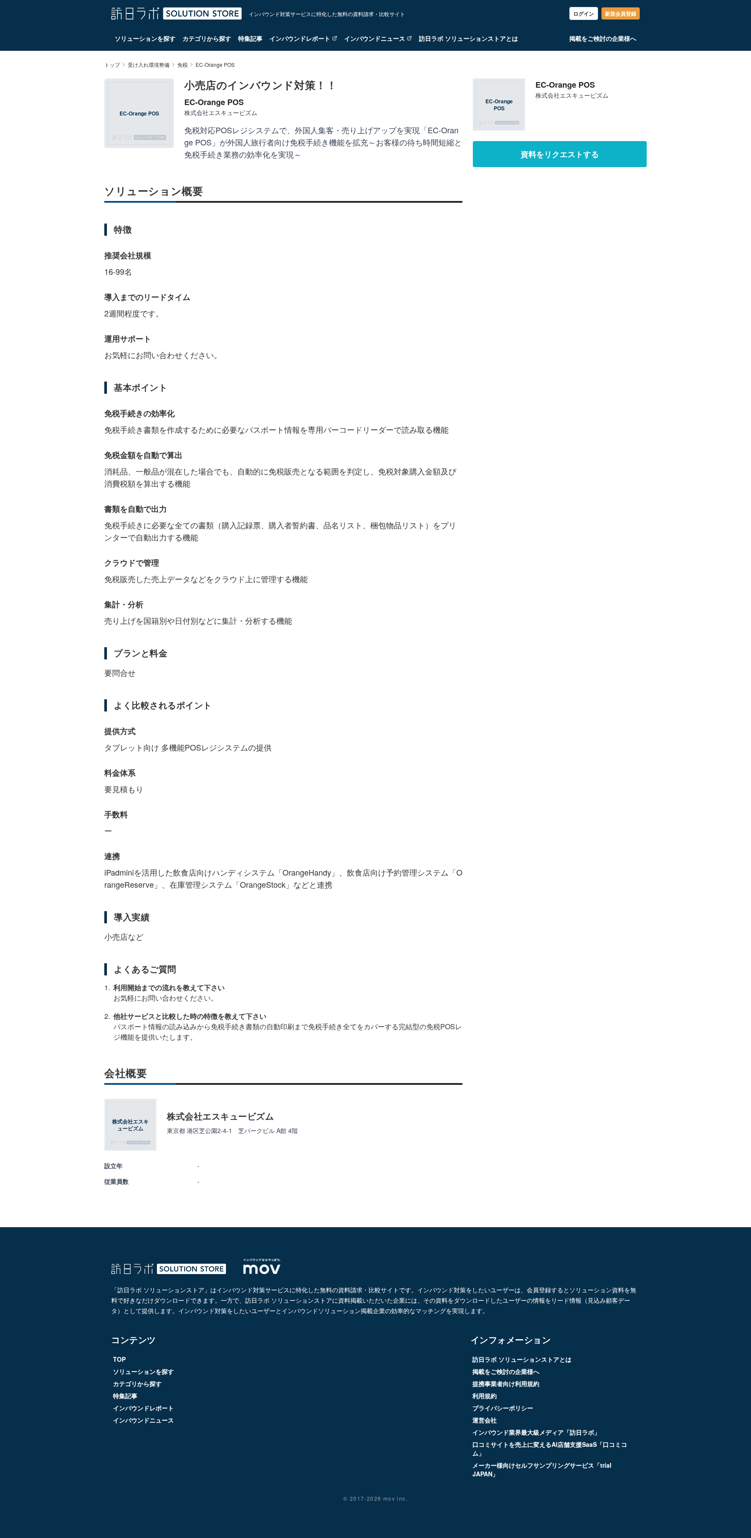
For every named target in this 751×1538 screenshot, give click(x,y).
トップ (112, 64)
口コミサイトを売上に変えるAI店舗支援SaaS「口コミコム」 (549, 1448)
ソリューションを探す (145, 38)
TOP (119, 1359)
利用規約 (484, 1395)
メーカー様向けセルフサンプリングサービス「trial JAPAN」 (541, 1469)
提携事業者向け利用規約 (505, 1383)
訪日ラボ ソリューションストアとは (468, 38)
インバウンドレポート (299, 38)
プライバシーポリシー (502, 1407)
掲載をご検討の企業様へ (602, 38)
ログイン (583, 13)
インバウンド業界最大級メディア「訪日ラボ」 (536, 1432)
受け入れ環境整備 (148, 64)
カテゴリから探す (207, 38)
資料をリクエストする (560, 154)
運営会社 (484, 1420)
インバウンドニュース (374, 38)
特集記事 (250, 38)
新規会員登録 (620, 13)
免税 (182, 64)
